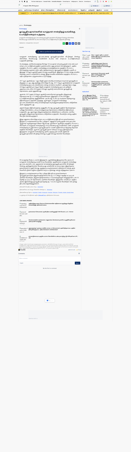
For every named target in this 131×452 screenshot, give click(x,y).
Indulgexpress (74, 1)
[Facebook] (95, 1)
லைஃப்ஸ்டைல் (72, 10)
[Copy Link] (79, 43)
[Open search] (22, 1)
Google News (70, 192)
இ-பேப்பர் (108, 5)
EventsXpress (87, 1)
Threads (60, 192)
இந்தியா (99, 10)
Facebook (35, 192)
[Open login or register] (27, 1)
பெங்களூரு (23, 28)
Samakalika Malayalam (56, 1)
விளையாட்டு (61, 10)
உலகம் (106, 10)
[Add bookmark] (79, 28)
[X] (103, 1)
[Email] (76, 43)
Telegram (55, 192)
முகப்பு (20, 10)
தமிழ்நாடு (91, 10)
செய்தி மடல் (95, 5)
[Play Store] (111, 1)
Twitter (39, 192)
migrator (21, 47)
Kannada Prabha (46, 1)
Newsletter (40, 187)
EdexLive (81, 1)
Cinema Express (66, 1)
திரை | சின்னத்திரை (47, 10)
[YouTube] (106, 1)
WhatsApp (49, 189)
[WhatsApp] (109, 1)
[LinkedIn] (73, 43)
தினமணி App (42, 195)
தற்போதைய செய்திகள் (31, 10)
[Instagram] (101, 1)
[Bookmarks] (24, 1)
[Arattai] (98, 1)
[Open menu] (19, 1)
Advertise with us (43, 156)
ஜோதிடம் (83, 10)
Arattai (64, 192)
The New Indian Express (36, 1)
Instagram (44, 192)
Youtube (50, 192)
